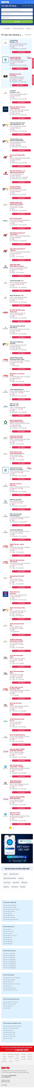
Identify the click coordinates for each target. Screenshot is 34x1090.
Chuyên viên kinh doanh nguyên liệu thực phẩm (16, 436)
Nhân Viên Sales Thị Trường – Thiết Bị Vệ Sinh (17, 107)
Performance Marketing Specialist (16, 342)
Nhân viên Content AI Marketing (16, 484)
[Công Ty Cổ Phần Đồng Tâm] (5, 173)
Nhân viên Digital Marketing (17, 735)
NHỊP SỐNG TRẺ (17, 1055)
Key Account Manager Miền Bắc (17, 155)
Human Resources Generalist (15, 592)
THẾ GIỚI (4, 1059)
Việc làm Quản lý (7, 986)
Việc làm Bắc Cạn (7, 939)
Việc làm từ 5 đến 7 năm (9, 1034)
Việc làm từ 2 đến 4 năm (9, 1032)
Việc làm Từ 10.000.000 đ (9, 959)
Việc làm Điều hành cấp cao (10, 990)
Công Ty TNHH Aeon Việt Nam (17, 752)
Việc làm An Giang (7, 933)
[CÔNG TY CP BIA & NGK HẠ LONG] (5, 406)
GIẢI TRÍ (17, 1060)
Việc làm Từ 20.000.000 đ (9, 963)
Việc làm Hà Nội (7, 929)
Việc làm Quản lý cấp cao (9, 988)
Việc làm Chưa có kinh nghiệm (10, 1028)
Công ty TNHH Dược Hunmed (17, 501)
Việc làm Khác (6, 1008)
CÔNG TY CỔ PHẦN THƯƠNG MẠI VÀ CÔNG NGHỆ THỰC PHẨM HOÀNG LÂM (20, 439)
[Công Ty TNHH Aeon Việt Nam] (5, 752)
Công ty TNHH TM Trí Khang (16, 674)
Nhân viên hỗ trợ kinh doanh (16, 703)
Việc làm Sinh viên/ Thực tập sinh (11, 977)
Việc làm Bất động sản (8, 915)
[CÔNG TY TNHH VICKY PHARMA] (5, 658)
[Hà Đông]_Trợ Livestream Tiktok (17, 374)
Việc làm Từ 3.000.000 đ (9, 953)
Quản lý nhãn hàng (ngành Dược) (17, 672)
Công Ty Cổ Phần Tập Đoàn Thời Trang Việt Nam (20, 329)
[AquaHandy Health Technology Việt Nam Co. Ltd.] (5, 767)
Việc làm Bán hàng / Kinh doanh (11, 909)
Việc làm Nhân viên (8, 981)
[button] (29, 2)
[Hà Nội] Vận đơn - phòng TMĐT (17, 544)
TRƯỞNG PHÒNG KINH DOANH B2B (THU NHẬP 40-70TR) (16, 203)
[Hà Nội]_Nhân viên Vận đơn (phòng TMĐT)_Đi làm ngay (17, 358)
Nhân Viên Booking (16, 295)
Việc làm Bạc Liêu (7, 937)
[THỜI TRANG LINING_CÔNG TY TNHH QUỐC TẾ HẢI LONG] (5, 360)
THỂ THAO (23, 1054)
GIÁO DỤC (30, 1054)
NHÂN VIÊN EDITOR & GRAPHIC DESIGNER (16, 781)
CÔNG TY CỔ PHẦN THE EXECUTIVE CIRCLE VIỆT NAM (20, 423)
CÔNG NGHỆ (10, 1056)
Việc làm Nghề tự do (8, 1006)
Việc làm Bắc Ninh (7, 943)
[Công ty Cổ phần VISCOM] (5, 721)
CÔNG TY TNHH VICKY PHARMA (17, 658)
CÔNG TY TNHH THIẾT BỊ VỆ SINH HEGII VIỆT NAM (19, 110)
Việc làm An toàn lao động (9, 907)
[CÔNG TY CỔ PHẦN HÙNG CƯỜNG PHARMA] (5, 157)
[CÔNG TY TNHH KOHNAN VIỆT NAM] (5, 594)
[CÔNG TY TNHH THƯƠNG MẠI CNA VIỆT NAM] (5, 705)
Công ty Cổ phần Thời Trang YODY (18, 126)
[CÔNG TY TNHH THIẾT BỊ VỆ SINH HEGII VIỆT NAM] (5, 109)
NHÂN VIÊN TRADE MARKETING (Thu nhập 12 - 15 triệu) (17, 265)
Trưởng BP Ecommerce (15, 91)
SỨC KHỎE (23, 1059)
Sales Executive (14, 874)
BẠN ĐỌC (30, 1056)
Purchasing (14, 886)
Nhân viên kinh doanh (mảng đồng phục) (16, 514)
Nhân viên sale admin (16, 499)
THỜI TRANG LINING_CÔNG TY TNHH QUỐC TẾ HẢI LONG (20, 361)
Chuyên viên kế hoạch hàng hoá (17, 608)
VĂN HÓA (17, 1058)
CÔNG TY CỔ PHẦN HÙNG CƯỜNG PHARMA (20, 158)
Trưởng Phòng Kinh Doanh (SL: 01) (17, 719)
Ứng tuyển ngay (21, 52)
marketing (24, 882)
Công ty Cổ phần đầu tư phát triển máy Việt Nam (18, 60)
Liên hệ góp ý (4, 1085)
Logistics (20, 878)
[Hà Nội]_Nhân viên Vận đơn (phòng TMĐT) (16, 687)
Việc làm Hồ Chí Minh (8, 931)
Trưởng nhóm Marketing (16, 530)
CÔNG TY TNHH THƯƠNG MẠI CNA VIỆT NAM (19, 706)
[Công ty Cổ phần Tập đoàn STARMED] (5, 267)
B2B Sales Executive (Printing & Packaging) (15, 74)
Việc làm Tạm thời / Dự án (9, 1004)
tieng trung (7, 882)
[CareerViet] (21, 1049)
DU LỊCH (10, 1061)
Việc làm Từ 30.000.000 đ (9, 965)
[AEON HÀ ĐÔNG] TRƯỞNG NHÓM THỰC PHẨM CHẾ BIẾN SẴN (17, 749)
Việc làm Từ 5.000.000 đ (9, 955)
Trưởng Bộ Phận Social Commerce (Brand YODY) (17, 139)
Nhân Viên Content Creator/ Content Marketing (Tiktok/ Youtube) (15, 813)
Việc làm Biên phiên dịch (9, 917)
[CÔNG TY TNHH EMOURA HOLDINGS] (5, 43)
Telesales (22, 886)
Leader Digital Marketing (16, 389)
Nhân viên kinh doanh (16, 218)
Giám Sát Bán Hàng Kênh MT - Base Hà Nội (17, 233)
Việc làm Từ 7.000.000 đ (9, 957)
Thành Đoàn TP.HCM (5, 1081)
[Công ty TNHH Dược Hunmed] (5, 502)
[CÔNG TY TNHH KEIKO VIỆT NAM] (5, 312)
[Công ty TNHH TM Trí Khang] (5, 674)
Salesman (6, 886)
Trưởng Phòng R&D (16, 280)
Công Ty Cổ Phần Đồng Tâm (16, 174)
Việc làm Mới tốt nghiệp (9, 979)
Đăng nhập (30, 5)
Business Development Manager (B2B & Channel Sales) (16, 420)
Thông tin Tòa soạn (5, 1080)
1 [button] (10, 828)
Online (5, 874)
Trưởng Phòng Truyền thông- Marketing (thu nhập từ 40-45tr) (17, 452)
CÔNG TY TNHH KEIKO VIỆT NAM (17, 313)
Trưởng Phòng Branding (14, 41)
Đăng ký (24, 5)
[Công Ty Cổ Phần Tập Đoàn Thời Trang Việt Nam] (5, 328)
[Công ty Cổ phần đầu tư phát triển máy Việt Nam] (5, 60)
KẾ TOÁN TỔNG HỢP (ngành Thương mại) (17, 310)
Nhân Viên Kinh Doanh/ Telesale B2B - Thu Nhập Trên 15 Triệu (16, 765)
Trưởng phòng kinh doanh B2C (17, 576)
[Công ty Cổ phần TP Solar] (5, 205)
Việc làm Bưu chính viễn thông (10, 919)
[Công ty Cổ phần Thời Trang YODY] (5, 125)
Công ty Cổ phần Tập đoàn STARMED (19, 268)
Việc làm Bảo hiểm (7, 913)
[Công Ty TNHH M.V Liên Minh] (5, 76)
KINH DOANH (11, 1054)
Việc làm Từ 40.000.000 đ (9, 967)
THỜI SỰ (4, 1056)
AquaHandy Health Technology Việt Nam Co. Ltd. (19, 768)
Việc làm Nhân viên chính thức (10, 1002)
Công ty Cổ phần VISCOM (16, 722)
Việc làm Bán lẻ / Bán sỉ (9, 911)
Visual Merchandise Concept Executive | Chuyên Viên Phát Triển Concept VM (16, 187)
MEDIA (4, 1054)
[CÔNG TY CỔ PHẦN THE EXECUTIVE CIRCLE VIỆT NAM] (5, 422)
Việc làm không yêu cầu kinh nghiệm (12, 1026)
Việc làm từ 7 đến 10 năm (9, 1036)
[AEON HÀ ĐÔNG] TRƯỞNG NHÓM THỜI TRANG (17, 797)
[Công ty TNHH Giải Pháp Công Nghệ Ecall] (5, 221)
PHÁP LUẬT (4, 1061)
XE (10, 1059)
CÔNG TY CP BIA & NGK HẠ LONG (18, 407)
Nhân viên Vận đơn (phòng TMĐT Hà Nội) (17, 560)
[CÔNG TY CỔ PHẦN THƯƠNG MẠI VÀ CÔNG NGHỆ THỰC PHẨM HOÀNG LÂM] (5, 438)
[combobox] (17, 10)
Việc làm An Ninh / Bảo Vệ (9, 905)
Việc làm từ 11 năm (7, 1038)
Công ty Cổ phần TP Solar (16, 205)
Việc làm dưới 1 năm (8, 1030)
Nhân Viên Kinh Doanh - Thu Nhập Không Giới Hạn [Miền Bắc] (17, 171)
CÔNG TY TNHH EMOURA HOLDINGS (18, 44)
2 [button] (13, 828)
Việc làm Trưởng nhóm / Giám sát (11, 984)
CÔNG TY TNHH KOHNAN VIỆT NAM (18, 595)
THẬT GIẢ (30, 1059)
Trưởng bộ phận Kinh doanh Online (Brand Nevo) (17, 123)
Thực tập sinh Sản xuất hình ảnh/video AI (17, 326)
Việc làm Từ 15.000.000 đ (9, 961)
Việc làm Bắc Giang (8, 941)
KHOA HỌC (23, 1056)
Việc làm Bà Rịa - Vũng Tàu (10, 935)
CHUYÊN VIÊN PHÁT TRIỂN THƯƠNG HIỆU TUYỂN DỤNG (15, 58)
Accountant (16, 882)
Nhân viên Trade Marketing (14, 404)
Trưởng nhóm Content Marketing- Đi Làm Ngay (16, 468)
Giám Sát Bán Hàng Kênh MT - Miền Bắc (17, 249)
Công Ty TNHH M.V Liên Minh (17, 77)
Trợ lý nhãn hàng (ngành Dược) (16, 656)
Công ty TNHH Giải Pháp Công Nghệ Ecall (20, 220)
